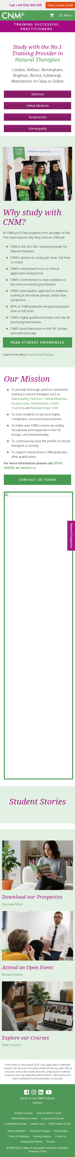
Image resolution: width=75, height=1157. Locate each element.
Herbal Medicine (37, 106)
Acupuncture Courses (52, 1118)
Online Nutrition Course (48, 1113)
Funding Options (42, 1136)
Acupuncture (37, 117)
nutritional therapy (40, 354)
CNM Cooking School (59, 1123)
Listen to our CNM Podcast (37, 1098)
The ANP (50, 1141)
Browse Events (12, 974)
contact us (28, 468)
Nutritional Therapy (40, 1131)
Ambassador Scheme (31, 1141)
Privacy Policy (61, 1131)
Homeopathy (37, 128)
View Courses (11, 1045)
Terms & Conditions (19, 1136)
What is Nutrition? (16, 1131)
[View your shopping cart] (54, 15)
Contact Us (61, 1136)
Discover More (12, 904)
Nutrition (37, 94)
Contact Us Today (37, 480)
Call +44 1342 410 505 (25, 5)
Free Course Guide (60, 5)
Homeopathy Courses (15, 1123)
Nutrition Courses (23, 1113)
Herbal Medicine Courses (24, 1118)
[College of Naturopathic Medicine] (13, 15)
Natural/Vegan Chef (44, 408)
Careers (37, 1102)
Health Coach (37, 1123)
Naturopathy (20, 399)
